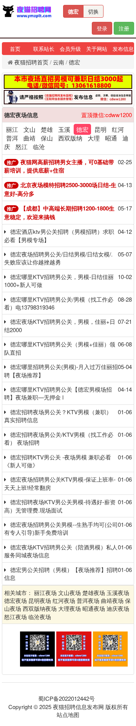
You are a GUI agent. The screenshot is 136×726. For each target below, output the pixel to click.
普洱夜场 (88, 600)
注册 (124, 28)
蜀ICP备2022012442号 (66, 698)
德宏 (73, 11)
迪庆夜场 (118, 608)
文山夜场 (69, 592)
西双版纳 (70, 138)
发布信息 (123, 48)
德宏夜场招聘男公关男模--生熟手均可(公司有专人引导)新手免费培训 (61, 528)
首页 (15, 48)
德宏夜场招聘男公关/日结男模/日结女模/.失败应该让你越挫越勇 (58, 258)
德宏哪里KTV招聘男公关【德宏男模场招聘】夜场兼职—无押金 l (58, 393)
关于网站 (96, 48)
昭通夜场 (93, 608)
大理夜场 (69, 608)
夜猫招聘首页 (31, 62)
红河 (118, 129)
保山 (47, 138)
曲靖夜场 (112, 600)
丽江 (12, 129)
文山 (29, 129)
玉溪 (64, 129)
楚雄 (47, 129)
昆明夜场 (39, 600)
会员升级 (70, 48)
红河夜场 (64, 600)
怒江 (21, 146)
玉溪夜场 (118, 592)
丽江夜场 (45, 592)
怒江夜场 (15, 617)
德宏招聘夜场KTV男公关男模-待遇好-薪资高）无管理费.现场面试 (60, 506)
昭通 (111, 138)
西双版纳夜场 (40, 608)
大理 (94, 138)
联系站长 (43, 48)
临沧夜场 (39, 617)
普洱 (12, 138)
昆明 (100, 129)
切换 (93, 11)
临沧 (39, 146)
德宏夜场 (15, 600)
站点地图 (68, 714)
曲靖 (29, 138)
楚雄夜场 (93, 592)
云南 (58, 62)
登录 (102, 28)
